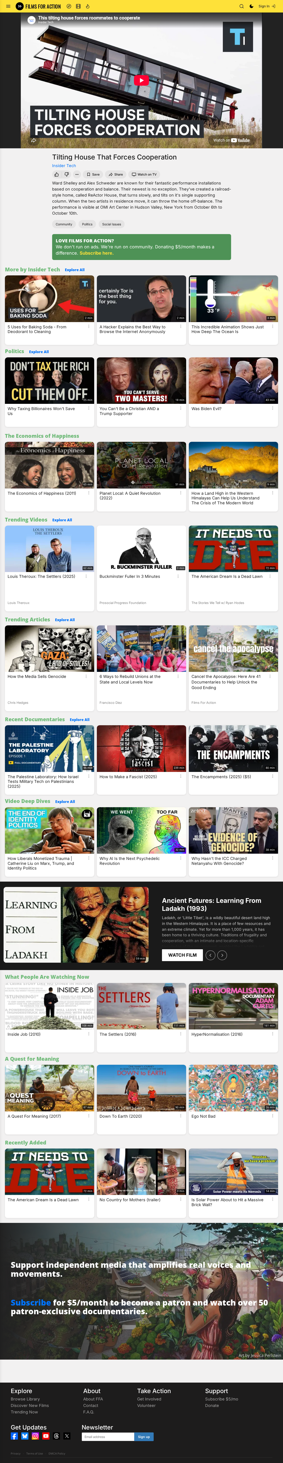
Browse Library (25, 1399)
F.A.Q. (88, 1412)
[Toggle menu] (8, 6)
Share (118, 174)
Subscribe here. (97, 253)
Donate (212, 1405)
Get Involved (149, 1399)
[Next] (222, 955)
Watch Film (182, 955)
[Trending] (87, 6)
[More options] (89, 326)
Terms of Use (34, 1453)
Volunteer (146, 1405)
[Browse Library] (78, 6)
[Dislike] (67, 174)
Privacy (16, 1453)
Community (64, 224)
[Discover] (68, 6)
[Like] (56, 174)
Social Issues (111, 224)
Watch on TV (147, 174)
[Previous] (210, 955)
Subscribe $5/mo (221, 1399)
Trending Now (24, 1412)
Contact (90, 1405)
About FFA (93, 1399)
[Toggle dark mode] (251, 6)
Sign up (144, 1437)
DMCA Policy (57, 1453)
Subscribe (31, 1302)
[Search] (241, 6)
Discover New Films (30, 1405)
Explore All (75, 269)
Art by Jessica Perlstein (260, 1355)
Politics (87, 224)
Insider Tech (64, 165)
